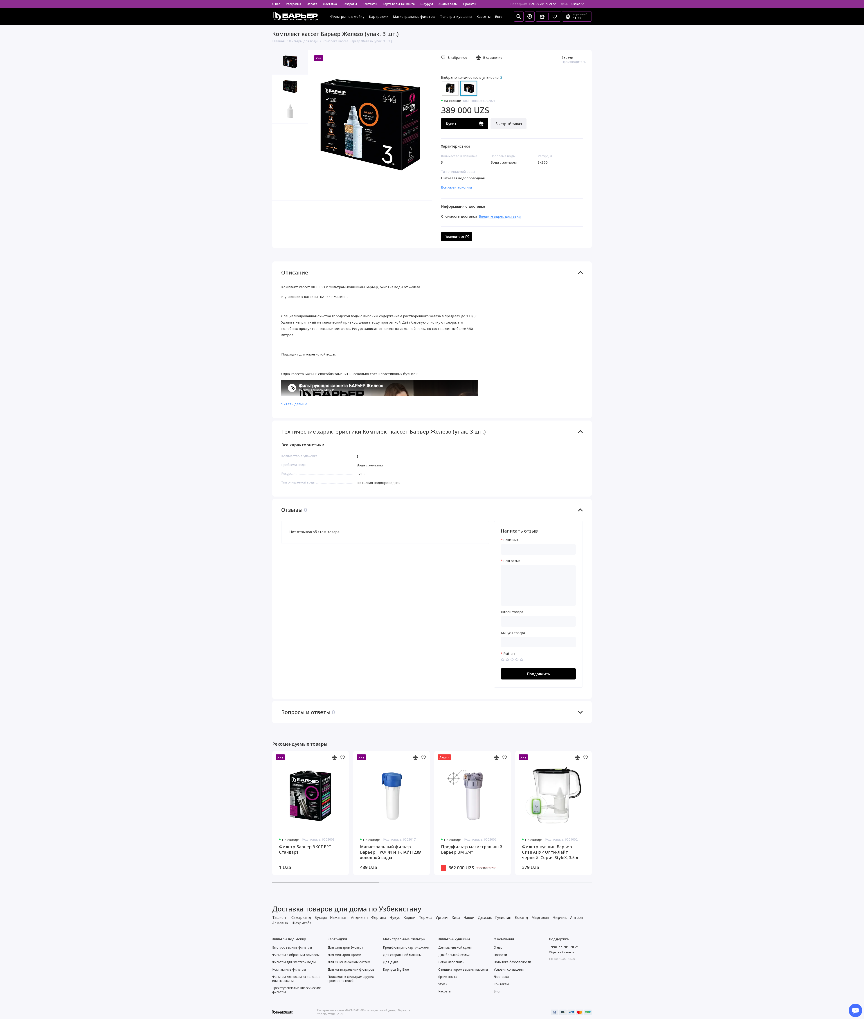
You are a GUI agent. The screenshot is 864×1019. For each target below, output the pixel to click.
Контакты (369, 4)
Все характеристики (456, 187)
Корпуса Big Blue (396, 969)
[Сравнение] (542, 16)
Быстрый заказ (508, 123)
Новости (500, 955)
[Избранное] (555, 16)
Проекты (469, 4)
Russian (570, 4)
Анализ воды (448, 4)
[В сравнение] (334, 757)
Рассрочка (293, 4)
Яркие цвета (447, 976)
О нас (276, 4)
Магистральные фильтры (414, 16)
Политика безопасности (512, 962)
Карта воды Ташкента (399, 4)
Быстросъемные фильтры (292, 947)
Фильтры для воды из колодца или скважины (296, 978)
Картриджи (378, 16)
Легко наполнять (451, 962)
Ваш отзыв (511, 561)
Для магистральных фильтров (351, 969)
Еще (498, 16)
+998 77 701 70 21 (531, 4)
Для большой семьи (454, 955)
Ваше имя (510, 540)
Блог (497, 991)
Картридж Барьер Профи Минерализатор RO (791, 849)
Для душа (390, 962)
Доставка (330, 4)
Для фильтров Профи (344, 955)
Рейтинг (509, 654)
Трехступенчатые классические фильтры (296, 990)
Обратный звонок (561, 952)
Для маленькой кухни (455, 947)
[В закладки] (342, 757)
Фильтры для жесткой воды (294, 962)
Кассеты (483, 16)
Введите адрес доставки (500, 216)
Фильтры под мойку (347, 16)
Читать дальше (294, 404)
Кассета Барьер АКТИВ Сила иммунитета (632, 849)
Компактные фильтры (289, 969)
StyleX (442, 984)
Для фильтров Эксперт (345, 947)
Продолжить (538, 673)
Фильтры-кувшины (456, 16)
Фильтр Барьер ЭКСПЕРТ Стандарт (305, 849)
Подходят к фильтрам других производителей (351, 978)
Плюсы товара (512, 612)
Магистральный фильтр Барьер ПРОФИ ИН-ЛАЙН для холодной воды (390, 852)
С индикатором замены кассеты (463, 969)
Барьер (567, 57)
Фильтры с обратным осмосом (296, 955)
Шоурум (426, 4)
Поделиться (454, 236)
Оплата (312, 4)
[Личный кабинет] (530, 16)
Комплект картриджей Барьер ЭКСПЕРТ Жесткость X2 (713, 852)
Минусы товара (513, 633)
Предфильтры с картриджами (406, 947)
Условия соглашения (509, 969)
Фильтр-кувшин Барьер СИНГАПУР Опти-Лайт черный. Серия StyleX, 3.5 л (550, 852)
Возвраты (349, 4)
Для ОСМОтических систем (349, 962)
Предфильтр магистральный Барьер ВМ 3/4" (471, 849)
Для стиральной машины (402, 955)
